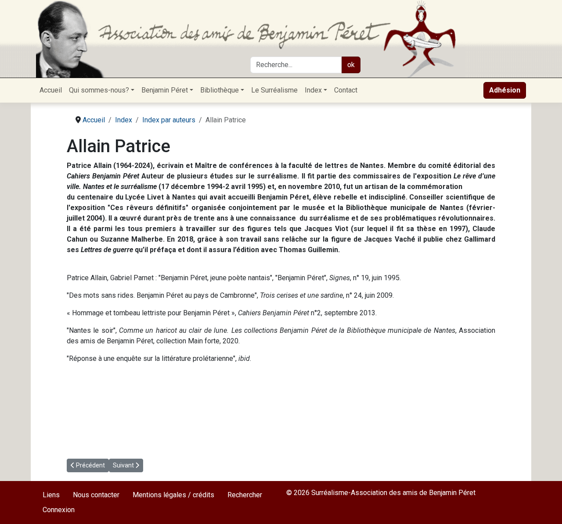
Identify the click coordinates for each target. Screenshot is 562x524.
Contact (345, 90)
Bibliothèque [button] (219, 90)
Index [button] (313, 90)
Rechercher (244, 495)
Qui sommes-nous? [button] (99, 90)
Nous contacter (96, 495)
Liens (51, 495)
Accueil (51, 90)
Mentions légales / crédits (173, 495)
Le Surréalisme (274, 90)
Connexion (59, 510)
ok (351, 65)
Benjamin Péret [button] (164, 90)
